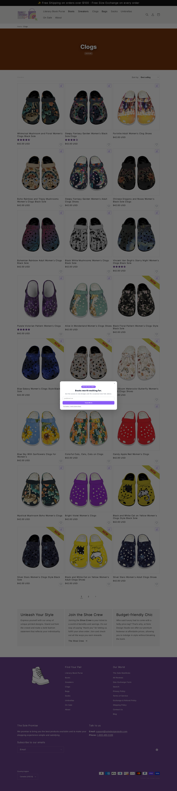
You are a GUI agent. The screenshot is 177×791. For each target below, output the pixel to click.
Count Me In (88, 402)
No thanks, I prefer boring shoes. (72, 406)
